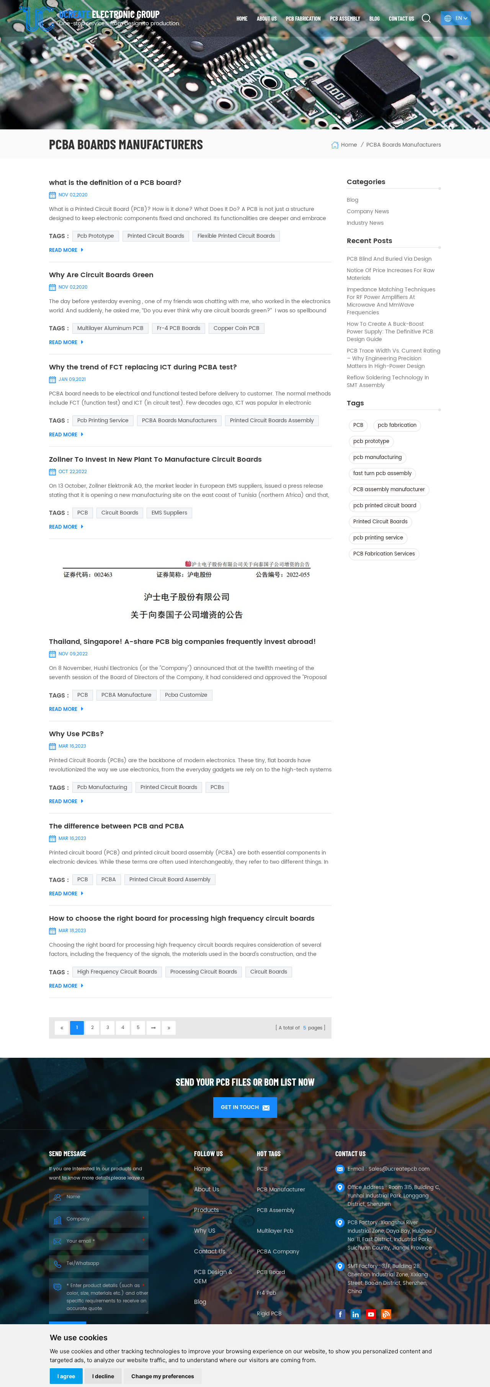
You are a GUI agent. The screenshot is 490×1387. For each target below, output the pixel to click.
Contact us (401, 18)
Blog (374, 18)
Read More (63, 250)
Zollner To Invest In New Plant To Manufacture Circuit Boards (155, 459)
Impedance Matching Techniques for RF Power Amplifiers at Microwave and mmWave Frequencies (391, 301)
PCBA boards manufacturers (179, 420)
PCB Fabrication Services (384, 554)
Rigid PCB (269, 1313)
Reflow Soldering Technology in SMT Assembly (388, 381)
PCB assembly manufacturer (389, 490)
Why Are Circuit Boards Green (101, 275)
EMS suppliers (169, 512)
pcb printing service (378, 538)
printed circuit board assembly (170, 879)
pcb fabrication (397, 425)
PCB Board (271, 1272)
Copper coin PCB (237, 328)
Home (242, 18)
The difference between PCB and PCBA (116, 826)
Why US (205, 1231)
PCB (358, 425)
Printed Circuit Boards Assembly (272, 420)
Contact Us (209, 1251)
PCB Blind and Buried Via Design (389, 259)
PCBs (217, 787)
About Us (206, 1189)
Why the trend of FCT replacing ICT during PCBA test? (143, 367)
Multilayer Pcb (275, 1231)
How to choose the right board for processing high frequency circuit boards (182, 918)
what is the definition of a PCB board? (115, 183)
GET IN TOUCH (240, 1107)
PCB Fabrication (303, 18)
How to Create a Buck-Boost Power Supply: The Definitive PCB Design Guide (390, 331)
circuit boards (268, 971)
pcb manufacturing (377, 458)
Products (206, 1210)
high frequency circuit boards (117, 971)
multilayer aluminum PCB (110, 328)
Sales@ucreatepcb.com (399, 1169)
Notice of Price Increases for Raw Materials (390, 274)
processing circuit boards (203, 971)
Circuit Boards (119, 512)
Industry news (365, 223)
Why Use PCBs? (76, 734)
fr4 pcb (266, 1293)
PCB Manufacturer (281, 1189)
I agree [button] (66, 1376)
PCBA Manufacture (126, 695)
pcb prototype (371, 442)
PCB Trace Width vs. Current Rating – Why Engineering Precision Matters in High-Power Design (393, 358)
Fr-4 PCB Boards (178, 328)
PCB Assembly (345, 18)
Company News (368, 212)
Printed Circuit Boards (380, 522)
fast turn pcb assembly (382, 474)
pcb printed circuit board (384, 506)
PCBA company (278, 1251)
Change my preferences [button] (162, 1376)
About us (267, 18)
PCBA (108, 879)
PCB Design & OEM (213, 1277)
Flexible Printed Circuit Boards (236, 236)
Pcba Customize (186, 695)
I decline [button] (103, 1376)
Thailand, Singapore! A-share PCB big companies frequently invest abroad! (182, 642)
